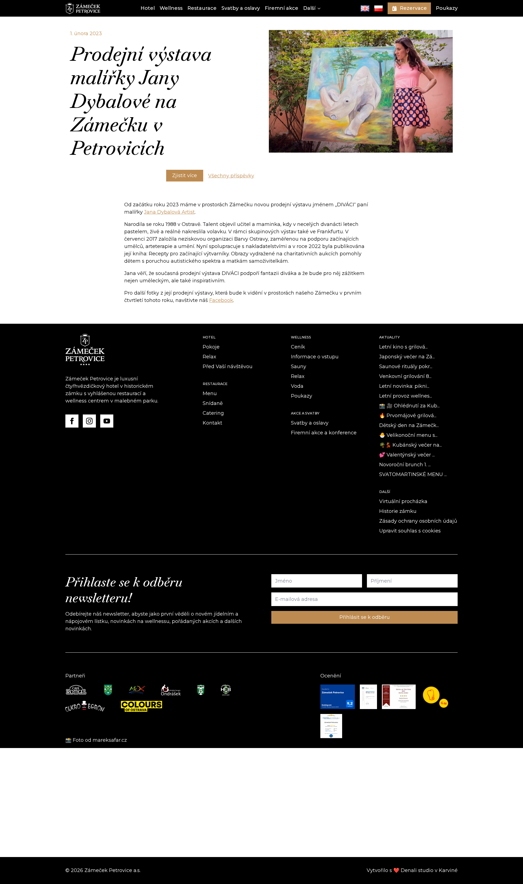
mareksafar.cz (110, 740)
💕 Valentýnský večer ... (407, 455)
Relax (209, 357)
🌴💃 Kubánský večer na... (410, 445)
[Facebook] (71, 421)
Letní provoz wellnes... (405, 396)
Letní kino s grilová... (403, 347)
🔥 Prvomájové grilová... (407, 416)
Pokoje (211, 347)
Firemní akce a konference (324, 433)
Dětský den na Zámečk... (409, 425)
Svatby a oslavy (240, 8)
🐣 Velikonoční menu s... (408, 435)
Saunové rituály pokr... (405, 367)
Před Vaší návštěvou (228, 367)
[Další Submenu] (317, 8)
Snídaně (213, 403)
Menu (210, 393)
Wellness (171, 8)
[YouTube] (106, 421)
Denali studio (417, 870)
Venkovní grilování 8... (405, 376)
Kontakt (212, 423)
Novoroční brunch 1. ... (405, 465)
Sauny (298, 367)
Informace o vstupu (315, 357)
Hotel (148, 8)
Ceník (298, 347)
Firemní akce (281, 8)
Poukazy (447, 8)
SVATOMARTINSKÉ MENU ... (413, 474)
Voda (297, 386)
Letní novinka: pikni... (404, 386)
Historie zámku (397, 511)
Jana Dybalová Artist (169, 212)
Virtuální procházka (403, 501)
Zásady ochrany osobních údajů (418, 521)
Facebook (221, 300)
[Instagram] (89, 421)
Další (309, 8)
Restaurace (202, 8)
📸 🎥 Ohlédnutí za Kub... (409, 406)
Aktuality (389, 337)
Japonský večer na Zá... (407, 357)
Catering (213, 413)
